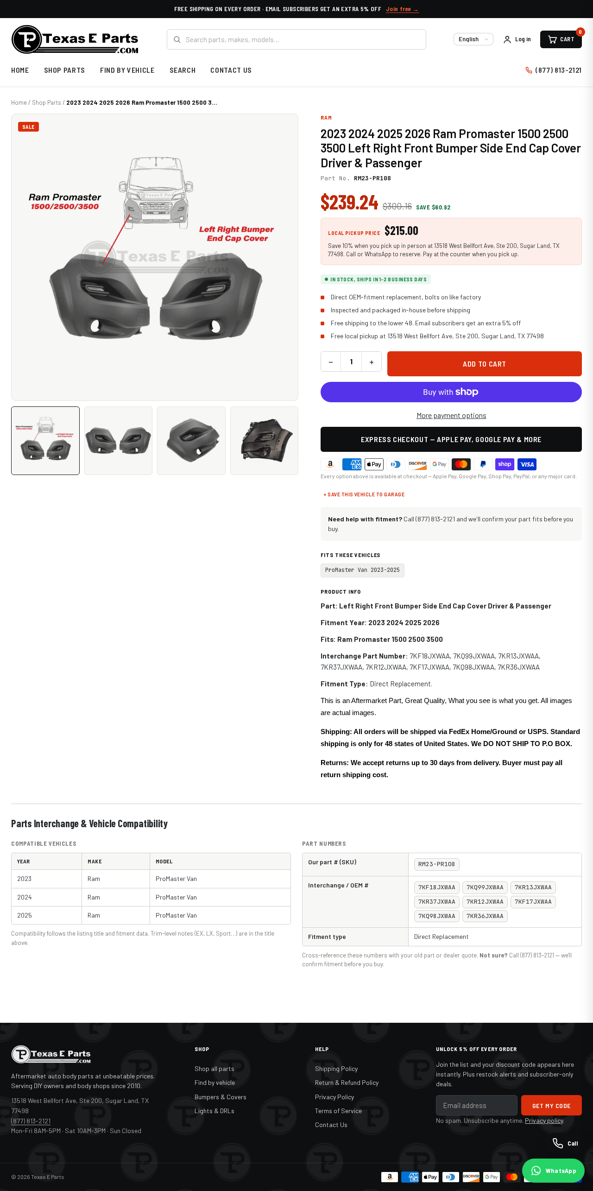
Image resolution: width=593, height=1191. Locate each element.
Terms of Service (338, 1111)
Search (183, 69)
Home (20, 69)
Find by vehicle (215, 1082)
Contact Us (231, 69)
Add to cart (484, 363)
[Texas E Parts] (75, 39)
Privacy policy (544, 1120)
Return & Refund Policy (347, 1082)
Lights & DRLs (214, 1111)
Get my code (551, 1105)
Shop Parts (64, 69)
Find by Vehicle (127, 69)
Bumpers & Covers (220, 1097)
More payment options (451, 415)
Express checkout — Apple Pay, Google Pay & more (451, 439)
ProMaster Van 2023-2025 (362, 570)
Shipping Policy (336, 1068)
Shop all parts (214, 1068)
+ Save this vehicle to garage (363, 494)
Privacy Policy (334, 1097)
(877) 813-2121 (559, 69)
